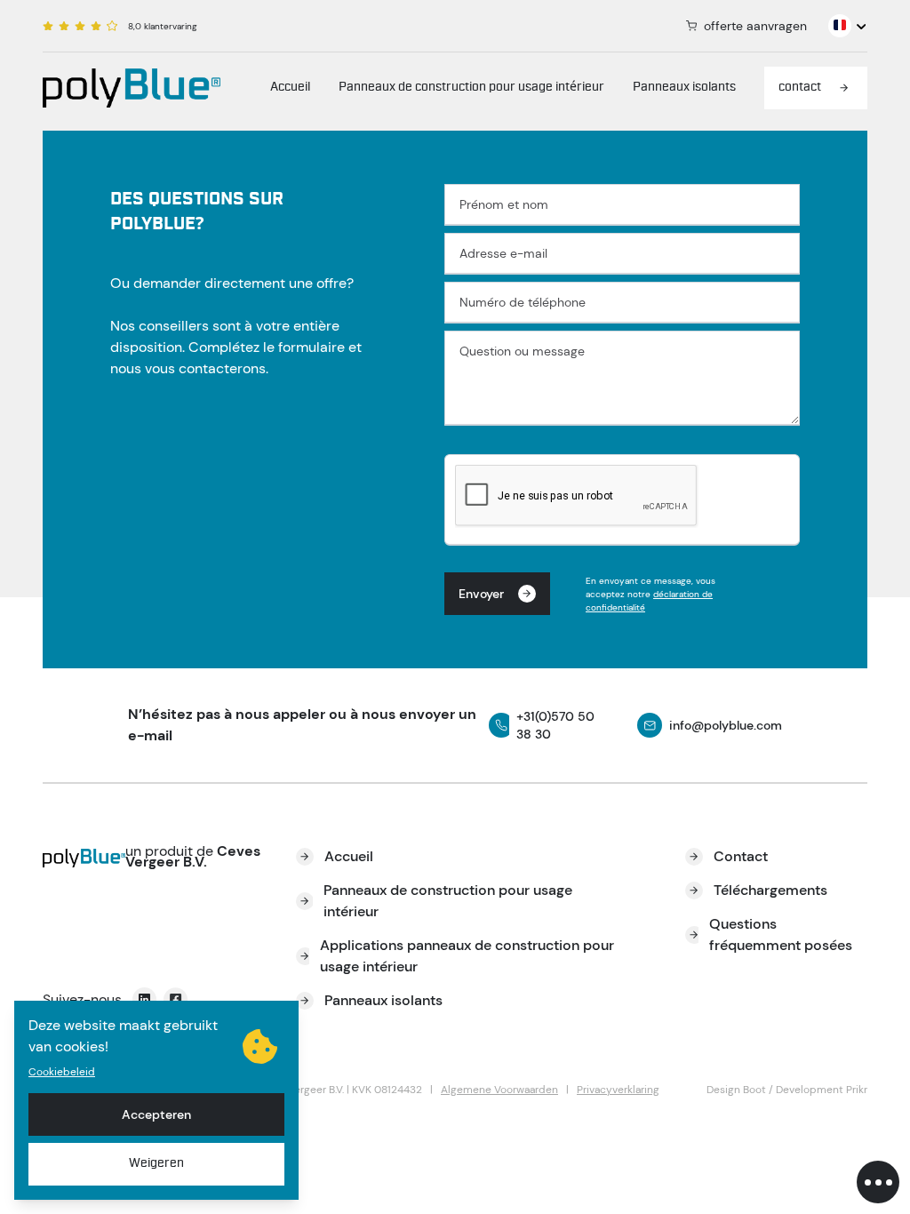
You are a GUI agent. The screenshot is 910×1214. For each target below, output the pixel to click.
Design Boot (736, 1089)
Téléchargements (770, 890)
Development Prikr (821, 1089)
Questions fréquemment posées (780, 934)
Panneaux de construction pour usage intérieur (471, 87)
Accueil (290, 87)
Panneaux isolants (684, 87)
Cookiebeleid (61, 1072)
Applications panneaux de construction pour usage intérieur (467, 956)
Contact (741, 856)
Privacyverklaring (618, 1089)
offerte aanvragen (755, 26)
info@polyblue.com (725, 725)
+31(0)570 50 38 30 (555, 725)
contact (799, 87)
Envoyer (481, 594)
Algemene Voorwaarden (499, 1089)
